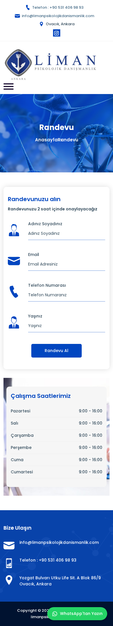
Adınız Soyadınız (45, 224)
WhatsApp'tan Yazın (81, 613)
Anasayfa (46, 140)
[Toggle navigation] (8, 86)
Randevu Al (56, 350)
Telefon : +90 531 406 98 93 (57, 7)
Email (33, 254)
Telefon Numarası (47, 285)
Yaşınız (35, 316)
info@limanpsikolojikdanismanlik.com (58, 16)
